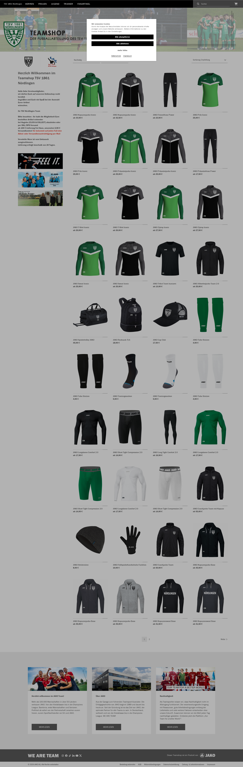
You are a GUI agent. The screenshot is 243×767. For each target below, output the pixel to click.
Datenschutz (116, 56)
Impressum (127, 56)
